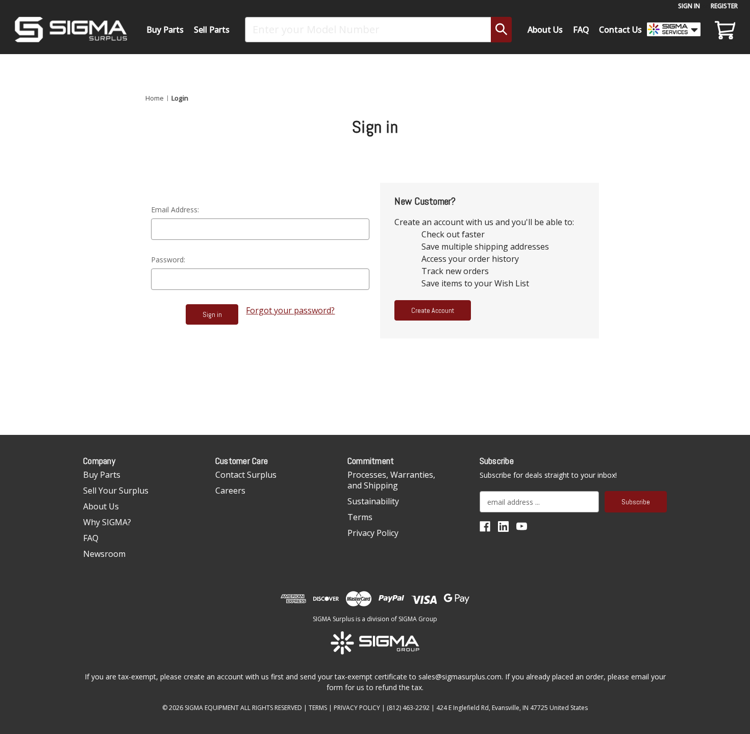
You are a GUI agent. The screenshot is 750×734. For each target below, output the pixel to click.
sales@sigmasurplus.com (460, 676)
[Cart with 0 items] (723, 29)
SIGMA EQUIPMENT (212, 707)
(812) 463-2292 (408, 707)
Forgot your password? (290, 310)
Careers (230, 490)
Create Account (432, 310)
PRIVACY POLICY (357, 707)
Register (724, 6)
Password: (168, 259)
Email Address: (175, 209)
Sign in (689, 6)
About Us (545, 29)
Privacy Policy (372, 533)
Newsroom (104, 553)
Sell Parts (212, 29)
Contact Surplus (246, 474)
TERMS (318, 707)
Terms (359, 517)
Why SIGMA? (107, 522)
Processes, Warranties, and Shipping (391, 480)
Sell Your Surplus (115, 490)
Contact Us (620, 29)
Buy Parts (165, 29)
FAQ (581, 29)
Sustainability (373, 501)
